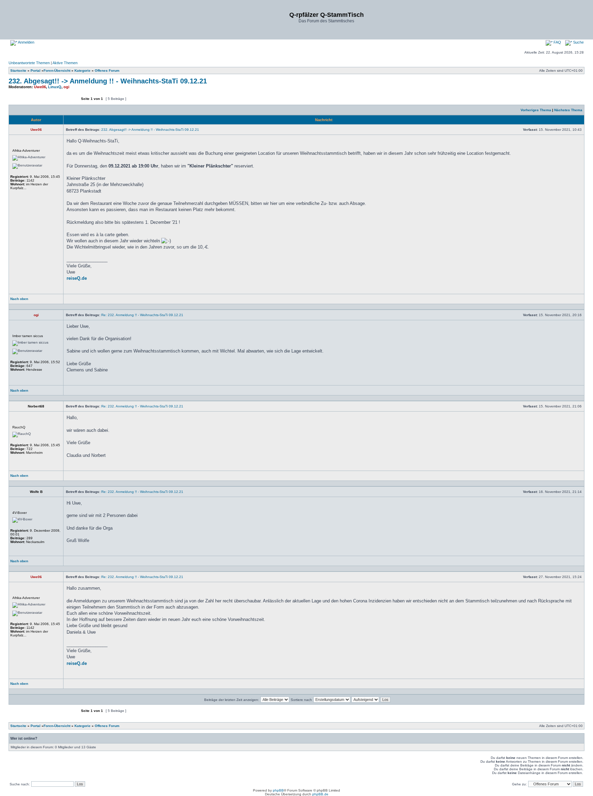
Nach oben (19, 299)
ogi (66, 87)
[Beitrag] (521, 129)
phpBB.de (320, 794)
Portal (35, 70)
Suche (578, 42)
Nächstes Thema (568, 110)
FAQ (557, 42)
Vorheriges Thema (536, 110)
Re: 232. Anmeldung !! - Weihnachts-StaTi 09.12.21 (142, 315)
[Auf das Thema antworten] (61, 102)
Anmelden (25, 42)
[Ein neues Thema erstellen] (26, 102)
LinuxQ (54, 87)
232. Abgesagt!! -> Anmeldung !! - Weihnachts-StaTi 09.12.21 (108, 81)
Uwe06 (40, 87)
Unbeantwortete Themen (29, 63)
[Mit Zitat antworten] (565, 301)
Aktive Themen (65, 63)
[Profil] (78, 301)
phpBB (278, 790)
